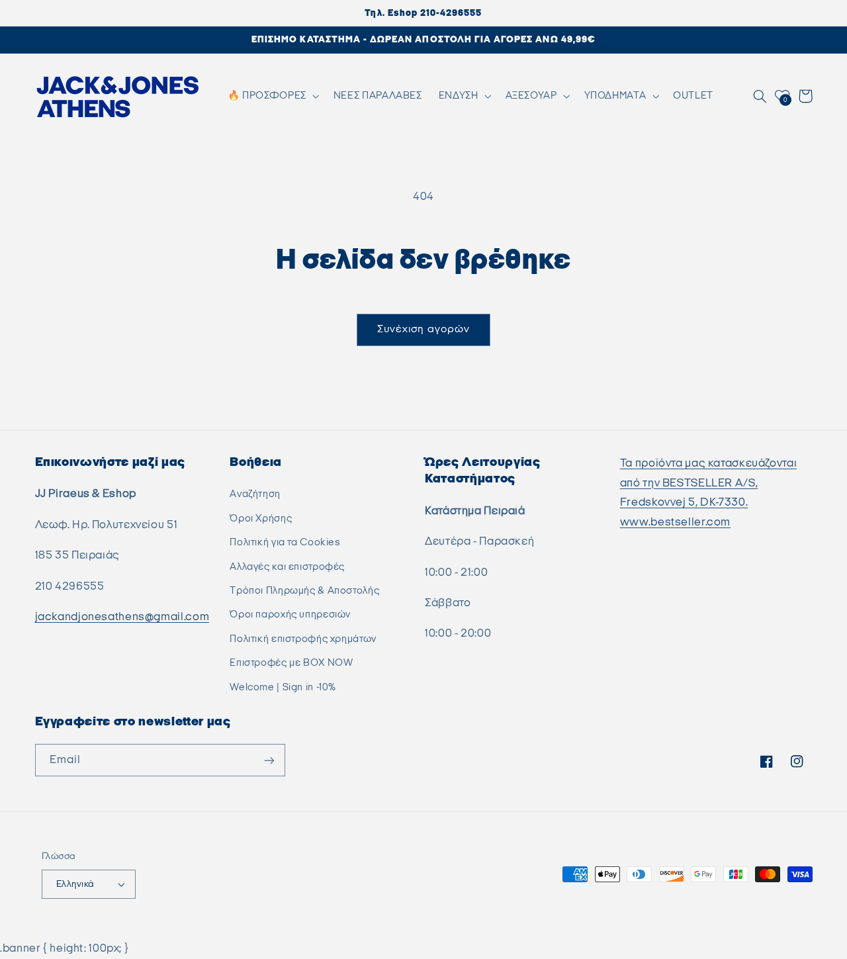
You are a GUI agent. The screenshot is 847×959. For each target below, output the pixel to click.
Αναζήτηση (255, 494)
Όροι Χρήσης (261, 518)
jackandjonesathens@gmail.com (122, 616)
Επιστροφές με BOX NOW (291, 662)
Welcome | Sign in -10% (283, 687)
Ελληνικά (75, 884)
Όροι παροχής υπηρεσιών (290, 614)
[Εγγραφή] (268, 760)
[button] (272, 96)
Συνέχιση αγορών (423, 329)
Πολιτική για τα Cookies (285, 542)
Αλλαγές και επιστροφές (287, 566)
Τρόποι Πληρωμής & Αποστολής (304, 590)
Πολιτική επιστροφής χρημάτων (303, 639)
